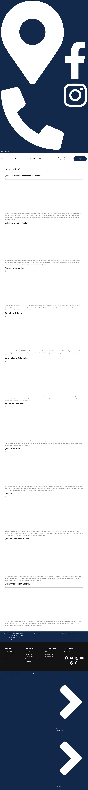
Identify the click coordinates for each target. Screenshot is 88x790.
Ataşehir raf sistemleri (15, 313)
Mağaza (40, 158)
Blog (55, 158)
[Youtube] (82, 658)
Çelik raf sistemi (12, 448)
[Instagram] (76, 658)
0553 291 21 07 (42, 635)
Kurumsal (24, 158)
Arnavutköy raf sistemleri (16, 358)
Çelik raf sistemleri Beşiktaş (18, 584)
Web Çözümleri (24, 674)
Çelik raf (8, 493)
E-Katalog (60, 158)
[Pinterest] (71, 663)
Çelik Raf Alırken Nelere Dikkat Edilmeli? (23, 176)
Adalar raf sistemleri (14, 403)
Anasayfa (17, 158)
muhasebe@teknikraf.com (73, 636)
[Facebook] (66, 658)
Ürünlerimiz (32, 158)
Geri (6, 629)
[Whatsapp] (76, 663)
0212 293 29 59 (42, 633)
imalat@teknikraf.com (72, 635)
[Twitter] (71, 658)
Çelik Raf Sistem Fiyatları (16, 223)
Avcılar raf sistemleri (14, 268)
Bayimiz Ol (66, 158)
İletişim (71, 158)
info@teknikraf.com (72, 633)
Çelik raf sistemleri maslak (17, 539)
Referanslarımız (48, 158)
